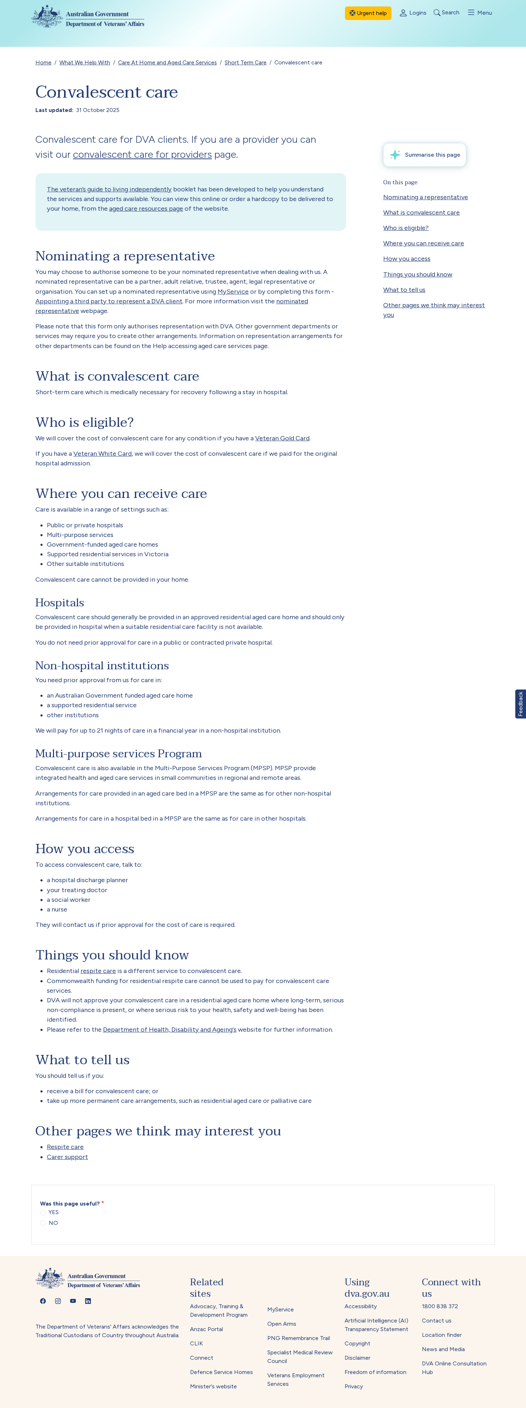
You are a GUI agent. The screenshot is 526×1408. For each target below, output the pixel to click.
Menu (484, 12)
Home (43, 62)
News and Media (443, 1349)
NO (53, 1222)
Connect (201, 1357)
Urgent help (371, 13)
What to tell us (404, 290)
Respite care (65, 1147)
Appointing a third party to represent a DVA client (108, 301)
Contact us (437, 1320)
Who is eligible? (406, 228)
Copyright (357, 1343)
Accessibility (361, 1306)
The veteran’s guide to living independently (109, 189)
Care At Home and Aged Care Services (167, 62)
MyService (233, 291)
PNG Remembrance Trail (298, 1338)
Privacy (354, 1386)
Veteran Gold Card (282, 438)
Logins (417, 12)
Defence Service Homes (221, 1372)
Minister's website (213, 1386)
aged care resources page (146, 208)
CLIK (196, 1343)
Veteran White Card (102, 454)
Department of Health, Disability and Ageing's (170, 1029)
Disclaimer (357, 1357)
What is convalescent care (421, 212)
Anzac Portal (206, 1329)
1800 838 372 (440, 1306)
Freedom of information (375, 1372)
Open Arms (281, 1323)
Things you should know (417, 274)
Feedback (520, 704)
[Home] (93, 16)
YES (54, 1212)
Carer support (67, 1157)
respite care (98, 971)
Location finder (442, 1334)
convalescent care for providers (142, 154)
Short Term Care (246, 62)
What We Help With (84, 62)
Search (449, 12)
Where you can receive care (423, 243)
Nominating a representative (425, 197)
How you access (406, 259)
